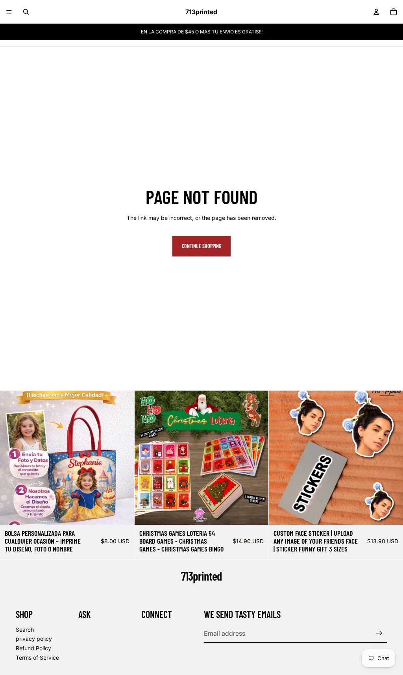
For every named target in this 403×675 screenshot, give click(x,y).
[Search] (26, 11)
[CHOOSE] (122, 512)
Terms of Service (37, 657)
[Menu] (9, 12)
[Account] (376, 11)
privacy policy (34, 639)
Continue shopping (201, 246)
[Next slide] (122, 458)
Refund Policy (33, 648)
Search (25, 629)
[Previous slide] (12, 458)
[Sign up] (379, 633)
